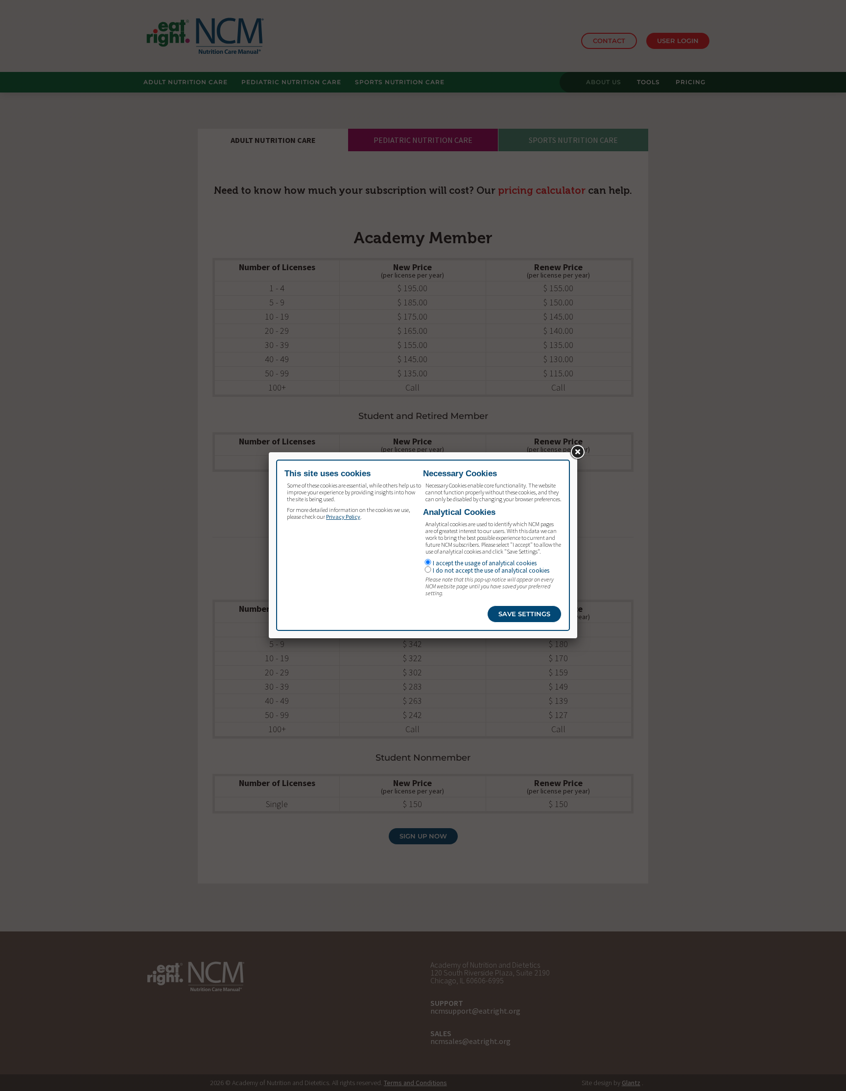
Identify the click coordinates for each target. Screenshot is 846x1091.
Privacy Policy (343, 516)
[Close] (577, 452)
